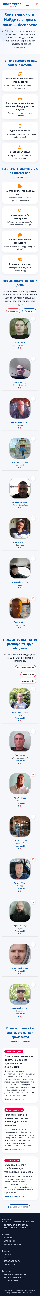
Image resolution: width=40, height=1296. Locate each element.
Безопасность (12, 1261)
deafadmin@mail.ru (15, 1274)
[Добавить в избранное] (33, 318)
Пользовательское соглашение (15, 1279)
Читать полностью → (14, 1099)
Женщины (13, 311)
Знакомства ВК (12, 1244)
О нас (7, 1258)
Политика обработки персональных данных (17, 1226)
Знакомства (11, 4)
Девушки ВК (28, 674)
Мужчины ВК (28, 681)
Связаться (9, 1264)
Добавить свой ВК (25, 667)
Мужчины (29, 311)
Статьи (7, 1254)
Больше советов (20, 1207)
